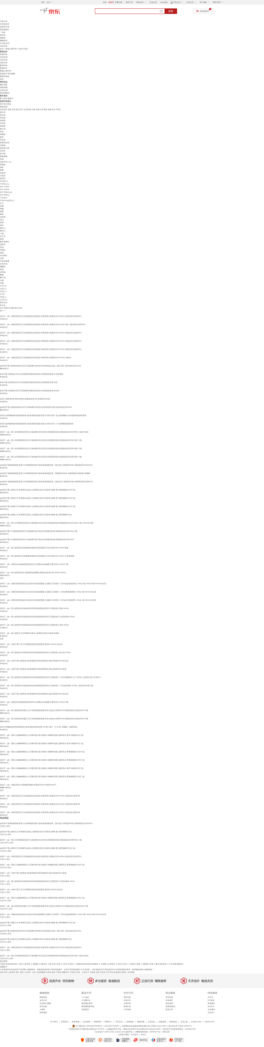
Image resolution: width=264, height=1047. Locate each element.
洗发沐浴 (3, 63)
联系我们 (64, 1022)
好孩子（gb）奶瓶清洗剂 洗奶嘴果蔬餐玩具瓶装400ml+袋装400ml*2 (28, 785)
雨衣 (6, 972)
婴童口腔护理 (11, 49)
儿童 (2, 233)
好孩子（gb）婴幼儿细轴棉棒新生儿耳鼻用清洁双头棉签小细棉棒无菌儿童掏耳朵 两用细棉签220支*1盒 (42, 776)
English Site (196, 1022)
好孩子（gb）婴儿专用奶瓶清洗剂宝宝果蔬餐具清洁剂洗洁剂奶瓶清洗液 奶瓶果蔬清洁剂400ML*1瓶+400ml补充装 (47, 523)
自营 (2, 578)
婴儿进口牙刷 (55, 964)
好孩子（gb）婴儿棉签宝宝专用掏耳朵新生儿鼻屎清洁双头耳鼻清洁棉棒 (29, 633)
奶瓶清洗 (3, 54)
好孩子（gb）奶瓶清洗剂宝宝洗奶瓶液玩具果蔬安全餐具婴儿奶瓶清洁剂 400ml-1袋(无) (35, 358)
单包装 (3, 118)
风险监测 (162, 1022)
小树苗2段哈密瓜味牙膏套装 (86, 964)
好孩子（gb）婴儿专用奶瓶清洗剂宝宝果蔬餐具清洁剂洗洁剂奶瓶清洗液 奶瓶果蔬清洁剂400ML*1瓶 (41, 440)
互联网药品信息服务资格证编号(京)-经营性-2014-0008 (144, 1026)
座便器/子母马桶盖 (7, 74)
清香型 (3, 250)
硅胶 (2, 253)
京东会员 (153, 2)
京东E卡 (211, 1006)
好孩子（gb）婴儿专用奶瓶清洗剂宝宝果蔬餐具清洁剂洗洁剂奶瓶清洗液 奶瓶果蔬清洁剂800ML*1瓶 (41, 457)
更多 (2, 79)
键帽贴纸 (3, 41)
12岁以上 (4, 300)
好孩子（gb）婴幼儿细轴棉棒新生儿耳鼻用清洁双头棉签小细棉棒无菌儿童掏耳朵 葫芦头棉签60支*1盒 (42, 743)
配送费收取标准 (88, 1006)
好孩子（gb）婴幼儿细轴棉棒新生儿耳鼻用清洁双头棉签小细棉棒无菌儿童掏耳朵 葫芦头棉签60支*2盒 (42, 768)
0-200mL (3, 198)
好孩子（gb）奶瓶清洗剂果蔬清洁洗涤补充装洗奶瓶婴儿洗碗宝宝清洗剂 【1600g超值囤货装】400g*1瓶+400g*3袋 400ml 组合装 (53, 584)
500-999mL (5, 195)
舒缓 (2, 222)
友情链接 (130, 1022)
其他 (2, 131)
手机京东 (177, 2)
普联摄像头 (4, 29)
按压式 (3, 178)
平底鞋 (58, 972)
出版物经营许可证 (113, 1029)
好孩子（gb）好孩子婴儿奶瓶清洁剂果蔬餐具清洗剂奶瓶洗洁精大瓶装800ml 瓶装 (33, 669)
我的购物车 (204, 11)
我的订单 (129, 2)
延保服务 (211, 1003)
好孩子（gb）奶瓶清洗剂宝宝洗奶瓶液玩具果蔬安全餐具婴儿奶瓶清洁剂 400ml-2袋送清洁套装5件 (40, 804)
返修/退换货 (170, 1006)
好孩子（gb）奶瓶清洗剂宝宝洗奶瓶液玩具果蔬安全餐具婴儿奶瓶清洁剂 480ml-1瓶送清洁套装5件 (40, 812)
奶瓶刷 (3, 165)
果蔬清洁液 (4, 148)
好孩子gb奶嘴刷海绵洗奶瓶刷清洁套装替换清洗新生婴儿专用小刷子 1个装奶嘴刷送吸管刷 (36, 424)
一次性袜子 (84, 972)
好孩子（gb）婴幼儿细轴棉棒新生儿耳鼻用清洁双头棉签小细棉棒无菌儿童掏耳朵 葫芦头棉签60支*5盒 (42, 735)
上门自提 (85, 997)
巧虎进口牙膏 (134, 964)
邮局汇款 (127, 1006)
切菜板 (92, 972)
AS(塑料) (3, 256)
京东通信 (211, 1009)
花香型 (3, 244)
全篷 (2, 280)
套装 (2, 137)
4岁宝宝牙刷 (68, 964)
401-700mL (5, 187)
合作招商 (86, 1022)
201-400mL (5, 189)
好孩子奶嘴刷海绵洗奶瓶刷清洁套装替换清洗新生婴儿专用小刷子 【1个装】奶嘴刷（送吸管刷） (39, 727)
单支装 (3, 140)
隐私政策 (173, 1022)
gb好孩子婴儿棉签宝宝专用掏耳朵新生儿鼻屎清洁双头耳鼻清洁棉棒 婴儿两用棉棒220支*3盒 (37, 498)
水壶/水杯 (4, 90)
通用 (2, 239)
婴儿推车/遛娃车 (6, 98)
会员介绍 (43, 1000)
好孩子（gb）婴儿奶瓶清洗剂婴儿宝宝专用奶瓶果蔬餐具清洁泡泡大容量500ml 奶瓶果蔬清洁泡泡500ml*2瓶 (44, 710)
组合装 (3, 115)
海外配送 (85, 1009)
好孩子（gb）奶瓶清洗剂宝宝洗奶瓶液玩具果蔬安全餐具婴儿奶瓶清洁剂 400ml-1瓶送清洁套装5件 (40, 796)
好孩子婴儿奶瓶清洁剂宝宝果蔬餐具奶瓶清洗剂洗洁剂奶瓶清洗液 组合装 (29, 391)
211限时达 (86, 1000)
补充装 (3, 123)
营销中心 (108, 1022)
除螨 (2, 209)
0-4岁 (2, 294)
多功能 (3, 154)
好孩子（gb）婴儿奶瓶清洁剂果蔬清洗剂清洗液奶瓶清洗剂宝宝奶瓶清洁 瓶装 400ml (34, 608)
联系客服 (43, 1012)
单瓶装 (3, 120)
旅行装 (3, 129)
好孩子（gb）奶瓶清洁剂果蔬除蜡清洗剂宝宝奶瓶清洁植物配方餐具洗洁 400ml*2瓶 (34, 702)
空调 (78, 972)
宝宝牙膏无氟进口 (176, 964)
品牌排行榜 (4, 27)
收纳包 (3, 35)
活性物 (3, 272)
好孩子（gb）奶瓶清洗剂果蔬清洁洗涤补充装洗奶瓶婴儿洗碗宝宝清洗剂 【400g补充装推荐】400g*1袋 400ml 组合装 (48, 600)
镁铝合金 (3, 302)
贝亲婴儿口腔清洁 (108, 964)
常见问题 (43, 1006)
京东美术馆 (4, 43)
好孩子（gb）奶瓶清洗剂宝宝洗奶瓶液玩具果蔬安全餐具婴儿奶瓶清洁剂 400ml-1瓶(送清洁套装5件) (40, 349)
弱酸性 (3, 267)
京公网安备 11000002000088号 (88, 1026)
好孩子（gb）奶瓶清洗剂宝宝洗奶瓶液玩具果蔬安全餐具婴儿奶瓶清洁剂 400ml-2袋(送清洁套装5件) (40, 341)
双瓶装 (3, 126)
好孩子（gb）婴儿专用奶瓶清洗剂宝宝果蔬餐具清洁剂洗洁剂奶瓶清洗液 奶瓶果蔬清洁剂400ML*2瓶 (41, 448)
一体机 (3, 32)
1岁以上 (3, 289)
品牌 (97, 972)
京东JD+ (211, 1012)
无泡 (2, 258)
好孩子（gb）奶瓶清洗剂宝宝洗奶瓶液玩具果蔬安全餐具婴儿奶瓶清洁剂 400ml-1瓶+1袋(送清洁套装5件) (42, 324)
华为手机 (109, 972)
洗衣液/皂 (4, 57)
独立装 (3, 112)
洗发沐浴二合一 (6, 162)
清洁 (2, 220)
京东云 (143, 1035)
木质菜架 (131, 972)
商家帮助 (97, 1022)
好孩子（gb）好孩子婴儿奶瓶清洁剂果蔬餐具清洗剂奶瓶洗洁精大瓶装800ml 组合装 (34, 661)
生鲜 (2, 972)
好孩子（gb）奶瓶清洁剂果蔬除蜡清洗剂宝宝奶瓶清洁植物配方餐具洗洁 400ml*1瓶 (34, 564)
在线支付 (127, 1000)
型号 (68, 972)
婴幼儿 (3, 231)
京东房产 (28, 972)
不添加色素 (4, 261)
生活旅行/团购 (45, 1003)
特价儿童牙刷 (24, 964)
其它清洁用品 (5, 104)
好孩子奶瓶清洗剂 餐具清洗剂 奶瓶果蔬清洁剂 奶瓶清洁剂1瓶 (25, 399)
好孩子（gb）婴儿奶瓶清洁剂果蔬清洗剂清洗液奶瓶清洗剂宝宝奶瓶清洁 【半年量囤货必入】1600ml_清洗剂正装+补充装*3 (50, 677)
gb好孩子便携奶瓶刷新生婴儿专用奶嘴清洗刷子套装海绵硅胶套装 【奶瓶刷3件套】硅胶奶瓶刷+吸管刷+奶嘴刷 (45, 473)
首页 (2, 49)
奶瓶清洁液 (4, 142)
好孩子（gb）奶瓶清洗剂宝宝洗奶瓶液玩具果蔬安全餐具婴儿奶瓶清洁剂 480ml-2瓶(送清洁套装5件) (40, 333)
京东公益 (184, 1022)
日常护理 (3, 60)
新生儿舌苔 (122, 964)
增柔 (2, 211)
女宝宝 (3, 236)
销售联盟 (140, 1022)
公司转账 (127, 1009)
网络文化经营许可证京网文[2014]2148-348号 (142, 1029)
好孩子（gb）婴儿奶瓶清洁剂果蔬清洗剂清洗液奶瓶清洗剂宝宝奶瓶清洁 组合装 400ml (35, 652)
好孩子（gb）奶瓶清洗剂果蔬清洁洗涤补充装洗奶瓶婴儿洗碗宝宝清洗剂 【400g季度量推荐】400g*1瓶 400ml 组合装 (48, 592)
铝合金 (3, 305)
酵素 (2, 275)
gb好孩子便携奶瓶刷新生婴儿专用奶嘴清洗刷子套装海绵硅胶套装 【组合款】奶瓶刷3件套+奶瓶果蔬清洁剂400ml (46, 465)
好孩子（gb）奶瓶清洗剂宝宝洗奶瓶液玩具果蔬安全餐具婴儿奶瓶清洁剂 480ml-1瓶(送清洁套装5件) (40, 316)
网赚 (64, 972)
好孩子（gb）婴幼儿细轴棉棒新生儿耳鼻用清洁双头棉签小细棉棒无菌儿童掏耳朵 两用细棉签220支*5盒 (42, 752)
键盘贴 (3, 38)
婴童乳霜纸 (4, 76)
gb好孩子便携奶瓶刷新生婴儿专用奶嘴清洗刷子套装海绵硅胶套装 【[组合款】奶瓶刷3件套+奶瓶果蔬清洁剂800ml (46, 482)
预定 (22, 972)
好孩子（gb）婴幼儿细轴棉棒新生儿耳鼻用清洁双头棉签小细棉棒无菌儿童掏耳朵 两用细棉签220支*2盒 (42, 760)
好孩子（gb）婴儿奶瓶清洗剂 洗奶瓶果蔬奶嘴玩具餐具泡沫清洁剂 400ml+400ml (33, 573)
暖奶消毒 (3, 85)
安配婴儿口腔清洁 (40, 964)
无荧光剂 (3, 264)
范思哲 (102, 972)
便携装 (3, 134)
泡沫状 (3, 173)
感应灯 (124, 972)
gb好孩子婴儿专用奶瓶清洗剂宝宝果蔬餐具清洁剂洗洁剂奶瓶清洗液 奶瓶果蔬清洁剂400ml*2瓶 (38, 531)
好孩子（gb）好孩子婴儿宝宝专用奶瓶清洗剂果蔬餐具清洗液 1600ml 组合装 (31, 644)
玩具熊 (48, 972)
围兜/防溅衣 (5, 93)
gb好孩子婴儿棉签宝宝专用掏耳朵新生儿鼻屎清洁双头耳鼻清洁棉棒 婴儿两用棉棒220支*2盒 (37, 506)
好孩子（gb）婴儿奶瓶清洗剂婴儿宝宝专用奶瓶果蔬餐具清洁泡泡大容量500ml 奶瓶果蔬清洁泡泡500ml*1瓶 (44, 719)
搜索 (170, 11)
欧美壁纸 (117, 972)
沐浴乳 (3, 151)
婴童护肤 (3, 65)
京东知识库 (4, 24)
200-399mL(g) (6, 192)
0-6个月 (3, 286)
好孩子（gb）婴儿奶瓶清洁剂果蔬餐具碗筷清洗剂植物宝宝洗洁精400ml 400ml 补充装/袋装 (37, 556)
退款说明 (169, 1003)
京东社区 (151, 1022)
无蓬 (2, 283)
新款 (53, 972)
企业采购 (163, 2)
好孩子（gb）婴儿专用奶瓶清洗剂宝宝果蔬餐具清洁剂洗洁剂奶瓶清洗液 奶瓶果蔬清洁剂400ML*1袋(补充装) (44, 432)
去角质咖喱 (40, 972)
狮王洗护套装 (161, 964)
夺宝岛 (210, 997)
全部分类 (3, 21)
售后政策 (169, 997)
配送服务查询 (87, 1003)
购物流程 (43, 997)
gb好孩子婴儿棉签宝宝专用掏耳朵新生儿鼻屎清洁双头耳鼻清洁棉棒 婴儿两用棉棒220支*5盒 (37, 490)
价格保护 (169, 1000)
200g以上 (4, 181)
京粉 (34, 972)
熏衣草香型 (4, 242)
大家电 (42, 1009)
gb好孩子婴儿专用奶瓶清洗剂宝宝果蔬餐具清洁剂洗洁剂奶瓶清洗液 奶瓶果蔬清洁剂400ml (37, 539)
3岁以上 (3, 297)
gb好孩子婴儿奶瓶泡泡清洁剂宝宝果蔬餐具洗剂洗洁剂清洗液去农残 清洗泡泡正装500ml (36, 407)
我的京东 (140, 2)
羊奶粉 (73, 972)
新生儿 (3, 228)
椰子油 (3, 278)
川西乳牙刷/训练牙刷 (8, 964)
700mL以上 (4, 184)
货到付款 (127, 997)
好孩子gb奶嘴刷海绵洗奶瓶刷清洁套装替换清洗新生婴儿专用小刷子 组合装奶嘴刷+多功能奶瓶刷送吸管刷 (43, 415)
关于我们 (54, 1022)
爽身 (2, 214)
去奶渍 (3, 217)
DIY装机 (211, 1000)
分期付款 (127, 1003)
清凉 (2, 225)
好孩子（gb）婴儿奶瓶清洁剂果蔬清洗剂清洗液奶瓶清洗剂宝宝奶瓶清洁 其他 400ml (34, 625)
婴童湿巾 (3, 68)
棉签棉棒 (3, 156)
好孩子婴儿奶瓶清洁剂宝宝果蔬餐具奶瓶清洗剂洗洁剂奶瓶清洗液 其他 (28, 382)
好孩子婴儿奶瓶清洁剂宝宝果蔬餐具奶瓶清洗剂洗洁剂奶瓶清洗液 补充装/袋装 (31, 374)
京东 (60, 12)
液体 (2, 167)
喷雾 (2, 170)
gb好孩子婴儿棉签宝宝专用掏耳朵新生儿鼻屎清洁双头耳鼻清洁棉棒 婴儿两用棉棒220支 (36, 515)
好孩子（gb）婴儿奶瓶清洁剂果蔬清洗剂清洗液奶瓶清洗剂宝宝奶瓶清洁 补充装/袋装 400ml (37, 617)
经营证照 (166, 1032)
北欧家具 (12, 972)
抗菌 (2, 206)
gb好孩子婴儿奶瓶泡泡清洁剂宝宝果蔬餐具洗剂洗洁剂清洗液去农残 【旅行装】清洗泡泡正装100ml (40, 366)
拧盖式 (3, 176)
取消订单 (169, 1009)
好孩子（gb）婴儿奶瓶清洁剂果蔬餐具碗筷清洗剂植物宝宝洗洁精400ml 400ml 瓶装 (34, 548)
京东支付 (134, 1035)
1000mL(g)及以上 (7, 200)
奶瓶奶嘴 (3, 87)
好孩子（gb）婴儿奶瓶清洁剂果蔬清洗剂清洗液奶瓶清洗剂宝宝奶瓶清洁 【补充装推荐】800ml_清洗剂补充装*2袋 (46, 686)
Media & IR (209, 1022)
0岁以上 (3, 291)
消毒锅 (3, 145)
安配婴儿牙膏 (147, 964)
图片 (18, 972)
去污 (2, 203)
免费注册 (118, 2)
